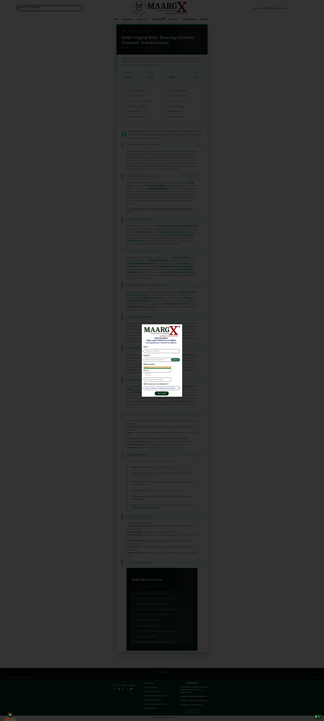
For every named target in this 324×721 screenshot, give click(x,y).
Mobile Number (149, 364)
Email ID (147, 355)
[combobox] (157, 367)
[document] (162, 360)
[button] (179, 326)
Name (146, 347)
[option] (158, 375)
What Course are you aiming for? (156, 384)
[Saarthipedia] (10, 714)
